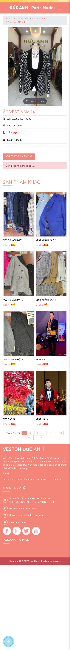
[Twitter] (26, 531)
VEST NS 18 (9, 419)
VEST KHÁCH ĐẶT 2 (46, 240)
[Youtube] (36, 531)
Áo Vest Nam (39, 18)
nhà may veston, (32, 479)
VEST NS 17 (42, 359)
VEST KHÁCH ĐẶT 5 (13, 359)
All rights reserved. (52, 561)
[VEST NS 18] (19, 393)
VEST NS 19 (42, 419)
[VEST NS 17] (51, 333)
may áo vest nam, (12, 479)
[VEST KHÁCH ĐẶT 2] (51, 214)
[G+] (17, 531)
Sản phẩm (23, 18)
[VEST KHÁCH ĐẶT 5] (19, 333)
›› (41, 437)
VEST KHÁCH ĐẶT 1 (13, 240)
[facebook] (7, 531)
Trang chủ (10, 18)
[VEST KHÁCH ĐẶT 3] (19, 273)
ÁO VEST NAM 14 (17, 21)
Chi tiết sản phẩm (19, 156)
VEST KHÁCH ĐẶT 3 (13, 299)
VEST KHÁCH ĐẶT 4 (46, 299)
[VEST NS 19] (51, 393)
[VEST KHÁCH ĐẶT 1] (19, 214)
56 (60, 433)
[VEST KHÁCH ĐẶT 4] (51, 273)
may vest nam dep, (51, 479)
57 (29, 437)
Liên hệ (11, 133)
